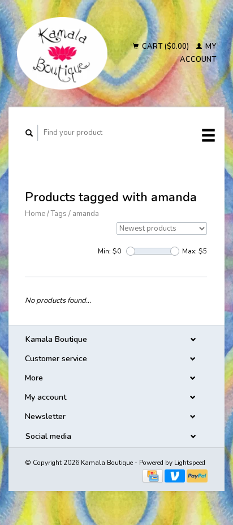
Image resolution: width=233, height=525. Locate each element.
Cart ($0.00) (165, 46)
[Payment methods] (154, 476)
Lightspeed (189, 462)
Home (35, 214)
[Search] (29, 133)
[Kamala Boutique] (62, 53)
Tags (59, 214)
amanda (85, 214)
